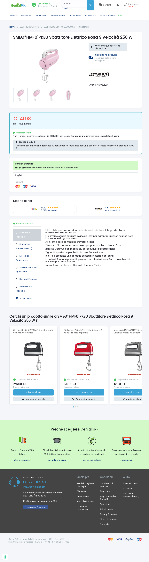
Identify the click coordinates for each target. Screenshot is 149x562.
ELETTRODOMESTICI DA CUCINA (59, 26)
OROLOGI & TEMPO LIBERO (107, 15)
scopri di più (126, 460)
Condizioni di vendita (106, 485)
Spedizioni (105, 504)
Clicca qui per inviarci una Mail (41, 501)
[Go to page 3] (77, 406)
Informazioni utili (24, 223)
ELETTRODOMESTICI (90, 15)
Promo (120, 15)
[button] (20, 95)
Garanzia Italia (23, 132)
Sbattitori (84, 26)
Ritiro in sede (106, 509)
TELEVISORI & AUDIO (75, 15)
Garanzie (104, 524)
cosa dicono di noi (57, 460)
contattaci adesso (92, 460)
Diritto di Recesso (28, 279)
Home (12, 26)
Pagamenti (105, 491)
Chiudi (65, 8)
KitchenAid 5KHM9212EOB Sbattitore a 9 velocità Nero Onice (33, 331)
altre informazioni (22, 460)
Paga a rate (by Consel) (108, 498)
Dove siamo (83, 496)
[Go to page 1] (73, 406)
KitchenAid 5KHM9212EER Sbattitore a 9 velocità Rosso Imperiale (83, 331)
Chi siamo (82, 491)
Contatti (127, 488)
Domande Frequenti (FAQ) (131, 495)
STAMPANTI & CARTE (41, 15)
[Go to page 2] (75, 406)
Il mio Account (130, 483)
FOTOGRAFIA (13, 15)
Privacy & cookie (108, 514)
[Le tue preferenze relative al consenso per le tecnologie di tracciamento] (5, 557)
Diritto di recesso (108, 519)
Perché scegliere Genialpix (85, 485)
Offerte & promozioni (82, 508)
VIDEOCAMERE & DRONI (58, 15)
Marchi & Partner (85, 501)
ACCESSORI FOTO (26, 15)
